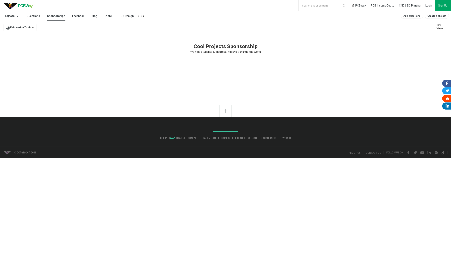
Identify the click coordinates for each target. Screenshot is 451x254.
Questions (33, 16)
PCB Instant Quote (382, 5)
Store (108, 16)
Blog (94, 16)
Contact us (373, 152)
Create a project (436, 15)
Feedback (78, 16)
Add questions (412, 15)
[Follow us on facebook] (408, 152)
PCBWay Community (20, 5)
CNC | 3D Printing (410, 5)
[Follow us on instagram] (436, 152)
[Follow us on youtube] (422, 152)
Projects (9, 16)
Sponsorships (56, 16)
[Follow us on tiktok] (443, 152)
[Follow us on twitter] (415, 152)
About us (355, 152)
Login (428, 5)
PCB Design (126, 16)
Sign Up (442, 5)
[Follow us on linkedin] (429, 152)
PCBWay (360, 5)
